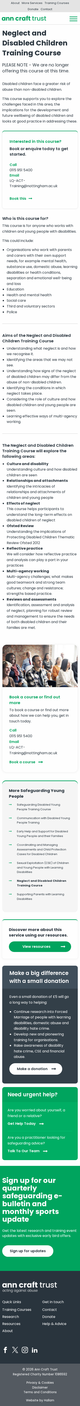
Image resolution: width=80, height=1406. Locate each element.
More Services (32, 3)
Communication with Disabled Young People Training (43, 820)
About (15, 3)
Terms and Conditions (40, 1392)
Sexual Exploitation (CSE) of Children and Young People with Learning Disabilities (43, 867)
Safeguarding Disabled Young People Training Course (38, 807)
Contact (46, 9)
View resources (36, 946)
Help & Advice (54, 1324)
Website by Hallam (40, 1400)
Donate (33, 9)
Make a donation (32, 1068)
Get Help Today (22, 1123)
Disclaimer (40, 1387)
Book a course (22, 762)
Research (10, 1317)
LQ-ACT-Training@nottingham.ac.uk (34, 183)
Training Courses (57, 3)
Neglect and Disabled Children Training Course (41, 883)
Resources (11, 1324)
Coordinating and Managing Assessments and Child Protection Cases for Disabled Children (41, 849)
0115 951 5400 (21, 170)
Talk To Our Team (24, 1151)
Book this (18, 198)
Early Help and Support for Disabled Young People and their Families (42, 833)
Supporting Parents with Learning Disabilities (40, 896)
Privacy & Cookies (40, 1383)
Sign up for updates (28, 1250)
